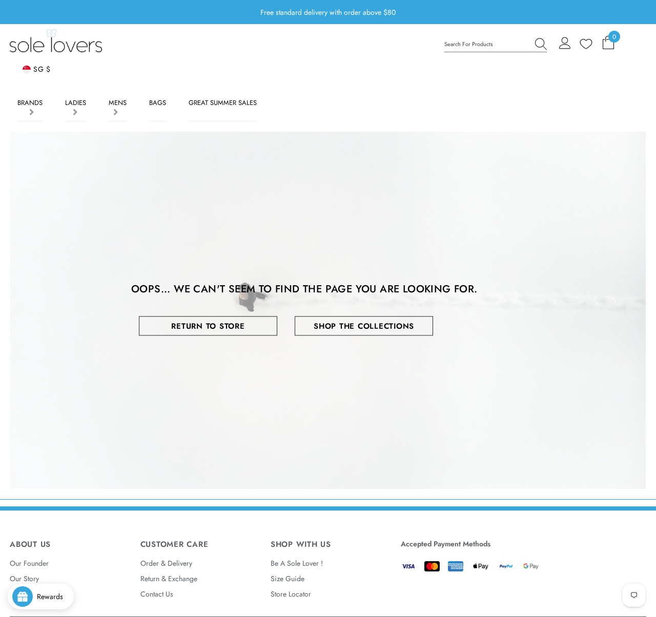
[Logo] (56, 40)
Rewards (53, 596)
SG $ (41, 69)
